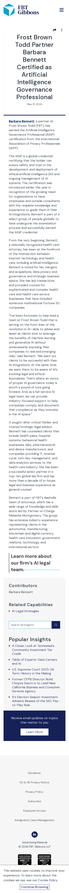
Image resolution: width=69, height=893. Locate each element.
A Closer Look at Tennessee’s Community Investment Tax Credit (33, 650)
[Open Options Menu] (61, 29)
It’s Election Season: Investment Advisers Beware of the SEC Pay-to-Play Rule (36, 701)
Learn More (34, 732)
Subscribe (34, 801)
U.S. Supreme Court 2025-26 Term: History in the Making (33, 671)
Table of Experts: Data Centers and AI (34, 662)
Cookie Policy (47, 880)
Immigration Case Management (34, 820)
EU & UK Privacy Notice (34, 782)
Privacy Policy (34, 792)
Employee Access (34, 811)
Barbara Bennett (21, 121)
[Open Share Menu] (54, 29)
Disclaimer (34, 773)
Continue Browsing (34, 887)
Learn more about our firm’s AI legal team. (31, 563)
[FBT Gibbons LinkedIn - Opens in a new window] (34, 834)
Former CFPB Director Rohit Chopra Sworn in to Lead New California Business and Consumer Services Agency (36, 685)
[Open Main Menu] (61, 10)
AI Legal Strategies (25, 611)
